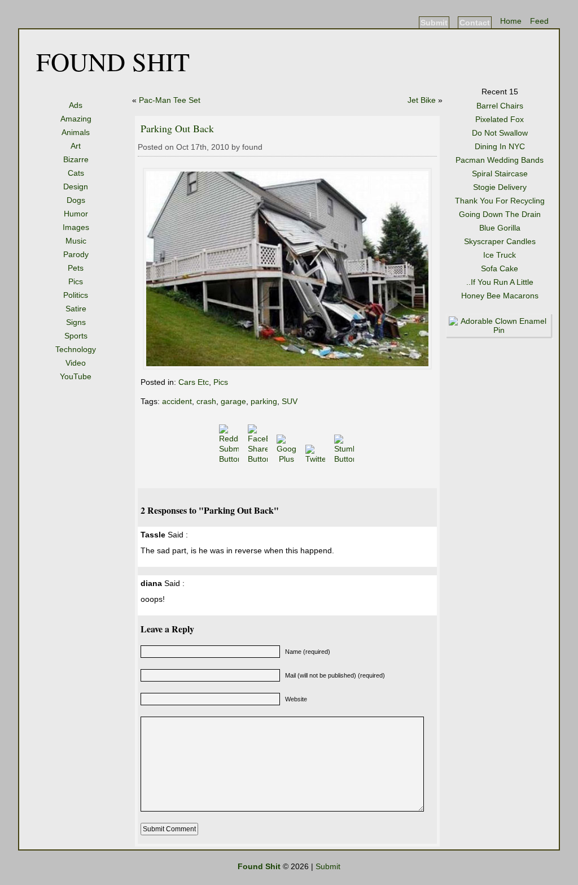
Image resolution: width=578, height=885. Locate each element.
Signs (76, 322)
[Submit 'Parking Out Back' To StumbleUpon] (345, 458)
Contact (474, 22)
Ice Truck (499, 254)
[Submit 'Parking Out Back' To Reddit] (230, 458)
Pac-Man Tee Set (169, 100)
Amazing (75, 118)
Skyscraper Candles (500, 241)
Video (75, 362)
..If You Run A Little (499, 282)
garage (233, 401)
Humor (76, 213)
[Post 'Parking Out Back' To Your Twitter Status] (316, 458)
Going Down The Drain (500, 214)
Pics (75, 281)
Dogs (76, 200)
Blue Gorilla (499, 227)
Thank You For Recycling (500, 200)
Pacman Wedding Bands (500, 159)
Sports (75, 335)
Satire (75, 308)
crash (206, 401)
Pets (76, 267)
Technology (75, 349)
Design (75, 186)
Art (76, 145)
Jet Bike (422, 100)
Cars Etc (193, 382)
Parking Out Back (177, 128)
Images (76, 227)
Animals (76, 132)
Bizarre (76, 159)
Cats (76, 172)
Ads (75, 105)
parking (264, 401)
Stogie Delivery (500, 187)
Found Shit (113, 61)
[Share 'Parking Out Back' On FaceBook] (259, 458)
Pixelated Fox (499, 119)
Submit (434, 22)
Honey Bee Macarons (499, 295)
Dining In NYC (500, 146)
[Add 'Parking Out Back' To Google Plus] (287, 458)
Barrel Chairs (499, 105)
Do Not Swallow (500, 132)
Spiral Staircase (500, 173)
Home (511, 20)
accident (177, 401)
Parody (76, 254)
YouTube (75, 376)
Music (75, 240)
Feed (539, 20)
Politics (75, 295)
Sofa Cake (499, 268)
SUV (289, 401)
